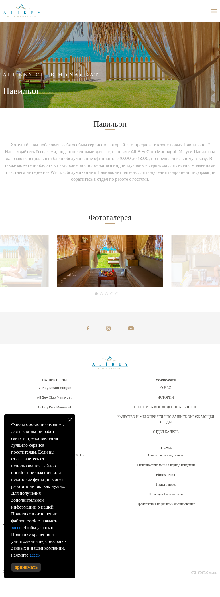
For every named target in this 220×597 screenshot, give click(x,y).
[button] (96, 293)
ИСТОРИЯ (166, 397)
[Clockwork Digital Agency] (204, 572)
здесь (16, 528)
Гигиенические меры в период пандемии (166, 465)
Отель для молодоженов (165, 455)
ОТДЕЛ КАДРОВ (166, 432)
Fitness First (165, 475)
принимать (26, 567)
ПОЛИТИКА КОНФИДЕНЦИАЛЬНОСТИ (166, 407)
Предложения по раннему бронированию (165, 504)
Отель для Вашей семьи (166, 494)
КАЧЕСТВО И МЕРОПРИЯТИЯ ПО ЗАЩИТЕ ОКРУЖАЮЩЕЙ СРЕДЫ (165, 419)
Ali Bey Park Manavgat (54, 407)
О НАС (165, 388)
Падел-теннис (166, 484)
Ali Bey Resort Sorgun (54, 388)
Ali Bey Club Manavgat (54, 397)
